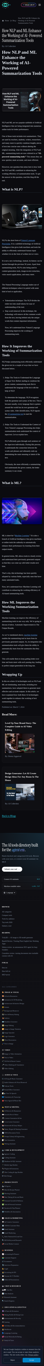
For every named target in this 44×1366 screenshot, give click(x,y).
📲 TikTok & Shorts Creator (11, 1061)
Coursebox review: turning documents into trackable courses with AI (20, 954)
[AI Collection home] (6, 5)
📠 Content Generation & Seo (12, 1118)
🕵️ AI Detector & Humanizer (11, 1111)
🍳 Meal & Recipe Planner (11, 1190)
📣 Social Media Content (10, 1244)
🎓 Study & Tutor (8, 1340)
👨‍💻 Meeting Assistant (9, 1193)
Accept (31, 1360)
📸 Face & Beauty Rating (10, 1014)
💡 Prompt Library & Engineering (13, 1136)
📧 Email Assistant (8, 1229)
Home (7, 21)
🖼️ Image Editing (8, 1025)
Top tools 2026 (7, 922)
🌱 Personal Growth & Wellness (12, 1201)
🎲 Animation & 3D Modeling (12, 1000)
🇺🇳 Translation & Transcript (11, 1097)
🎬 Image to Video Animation (12, 1054)
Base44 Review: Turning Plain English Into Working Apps (20, 942)
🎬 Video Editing (8, 1068)
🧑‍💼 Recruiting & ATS (9, 1272)
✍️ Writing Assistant (9, 1144)
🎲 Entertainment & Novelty (11, 1318)
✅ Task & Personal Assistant (11, 1204)
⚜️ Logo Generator (8, 1036)
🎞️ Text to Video (7, 1057)
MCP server (6, 975)
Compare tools (7, 915)
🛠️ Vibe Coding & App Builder (12, 1172)
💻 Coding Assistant (9, 1158)
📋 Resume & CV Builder (10, 1276)
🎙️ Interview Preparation (10, 1265)
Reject (13, 1360)
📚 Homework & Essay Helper (12, 1125)
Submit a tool (6, 926)
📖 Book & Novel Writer (10, 1114)
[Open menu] (39, 4)
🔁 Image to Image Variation (11, 1029)
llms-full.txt (6, 971)
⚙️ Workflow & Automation (11, 1212)
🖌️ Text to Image (7, 1044)
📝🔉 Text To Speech (9, 1093)
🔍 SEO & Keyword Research (12, 1240)
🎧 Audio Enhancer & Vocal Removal (14, 1082)
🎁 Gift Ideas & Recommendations (13, 1326)
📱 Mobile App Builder (10, 1165)
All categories (6, 912)
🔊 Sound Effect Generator (11, 1090)
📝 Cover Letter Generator (10, 1122)
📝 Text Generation (8, 1140)
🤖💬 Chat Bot (7, 1290)
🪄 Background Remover (10, 1011)
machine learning (30, 635)
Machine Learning (22, 536)
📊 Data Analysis (7, 1294)
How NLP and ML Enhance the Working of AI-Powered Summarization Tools (29, 20)
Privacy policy (33, 1355)
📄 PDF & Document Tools (11, 1133)
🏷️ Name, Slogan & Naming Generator (15, 1129)
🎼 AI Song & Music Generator (12, 1079)
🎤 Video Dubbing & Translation (13, 1065)
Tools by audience (8, 919)
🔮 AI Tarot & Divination (10, 1311)
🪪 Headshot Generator (9, 1022)
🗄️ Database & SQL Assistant (11, 1161)
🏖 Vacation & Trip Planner (11, 1208)
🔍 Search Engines (8, 1301)
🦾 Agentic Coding (8, 1154)
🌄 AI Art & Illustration (9, 996)
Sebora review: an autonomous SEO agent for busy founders (19, 948)
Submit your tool (12, 869)
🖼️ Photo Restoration (9, 1040)
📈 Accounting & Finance (10, 1254)
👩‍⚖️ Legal (5, 1269)
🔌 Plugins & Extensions (10, 1169)
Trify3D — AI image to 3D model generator (17, 938)
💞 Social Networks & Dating (12, 1337)
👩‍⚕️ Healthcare (6, 1329)
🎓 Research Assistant (9, 1297)
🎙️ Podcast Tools (7, 1086)
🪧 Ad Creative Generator (10, 1222)
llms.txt (4, 968)
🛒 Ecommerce (7, 1261)
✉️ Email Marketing (9, 1233)
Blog (14, 21)
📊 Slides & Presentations (10, 1280)
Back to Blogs (9, 815)
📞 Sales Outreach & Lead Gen (12, 1237)
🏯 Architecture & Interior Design (13, 1003)
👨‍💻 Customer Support (9, 1258)
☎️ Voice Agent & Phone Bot (11, 1101)
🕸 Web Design (7, 1176)
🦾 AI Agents (6, 1186)
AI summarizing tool (15, 414)
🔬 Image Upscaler (8, 1033)
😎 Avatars (5, 1007)
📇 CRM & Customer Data (11, 1226)
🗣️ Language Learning (9, 1333)
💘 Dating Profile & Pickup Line (13, 1315)
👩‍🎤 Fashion (6, 1018)
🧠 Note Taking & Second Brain (12, 1197)
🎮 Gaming (6, 1322)
